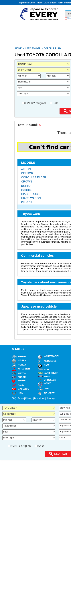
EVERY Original (35, 103)
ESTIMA (26, 185)
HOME (29, 25)
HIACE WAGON (31, 198)
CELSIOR (27, 173)
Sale (55, 103)
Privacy (29, 398)
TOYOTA (36, 48)
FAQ (14, 398)
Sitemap (50, 398)
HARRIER (27, 189)
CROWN (26, 181)
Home (18, 48)
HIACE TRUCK (30, 193)
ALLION (26, 169)
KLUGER (26, 202)
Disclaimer (39, 398)
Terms (21, 398)
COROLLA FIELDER (33, 177)
